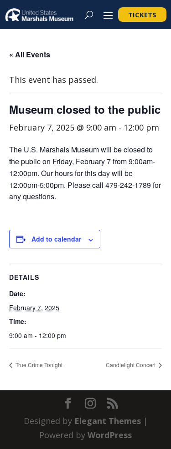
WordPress (110, 434)
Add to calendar (56, 238)
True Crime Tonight (38, 364)
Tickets (142, 14)
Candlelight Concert (131, 364)
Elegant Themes (107, 420)
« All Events (29, 54)
